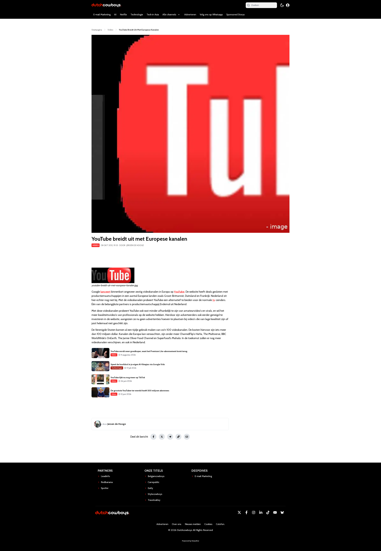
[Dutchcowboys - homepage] (106, 5)
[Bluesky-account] (282, 512)
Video (95, 245)
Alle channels (169, 14)
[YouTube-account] (275, 512)
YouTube (179, 291)
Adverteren (190, 14)
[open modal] (287, 5)
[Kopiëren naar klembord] (178, 437)
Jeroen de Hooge (135, 245)
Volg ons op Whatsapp (211, 14)
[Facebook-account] (246, 512)
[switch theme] (282, 5)
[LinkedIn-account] (261, 512)
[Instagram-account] (253, 512)
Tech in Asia (153, 14)
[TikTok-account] (268, 512)
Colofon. (220, 524)
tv (214, 300)
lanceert (105, 291)
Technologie (137, 14)
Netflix (123, 14)
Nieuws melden (193, 524)
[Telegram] (170, 437)
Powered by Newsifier (190, 541)
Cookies (208, 524)
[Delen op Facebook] (153, 437)
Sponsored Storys (235, 14)
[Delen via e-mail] (187, 437)
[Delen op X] (162, 437)
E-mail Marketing (102, 14)
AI (115, 14)
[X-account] (239, 512)
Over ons (176, 524)
